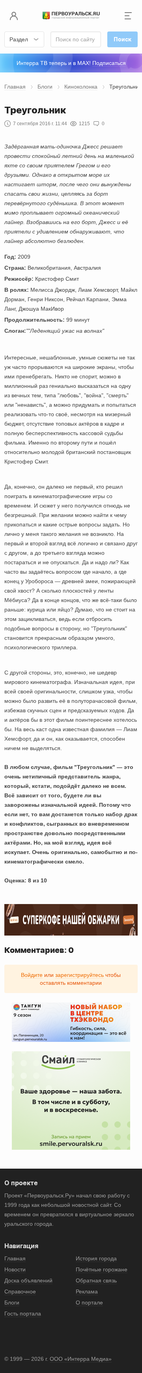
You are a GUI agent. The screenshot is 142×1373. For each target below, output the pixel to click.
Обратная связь (96, 1280)
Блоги (44, 86)
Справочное (20, 1291)
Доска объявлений (28, 1280)
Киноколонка (80, 86)
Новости (15, 1269)
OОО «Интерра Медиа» (81, 1359)
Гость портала (22, 1313)
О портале (89, 1302)
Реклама (87, 1291)
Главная (15, 86)
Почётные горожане (101, 1269)
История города (96, 1258)
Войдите (32, 975)
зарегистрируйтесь (79, 975)
